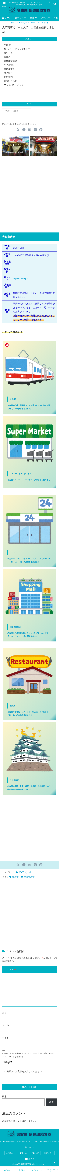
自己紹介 (8, 73)
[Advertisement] (29, 194)
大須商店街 (29, 877)
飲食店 (7, 57)
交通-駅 (33, 18)
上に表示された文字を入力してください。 (23, 1071)
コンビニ (8, 53)
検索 (4, 1096)
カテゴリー (20, 18)
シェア (36, 1153)
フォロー (49, 1153)
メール (5, 1025)
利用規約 (8, 77)
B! (29, 129)
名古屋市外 (9, 69)
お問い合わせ (10, 81)
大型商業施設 (10, 61)
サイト (5, 1037)
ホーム (8, 17)
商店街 (15, 877)
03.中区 (33, 23)
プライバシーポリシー (15, 85)
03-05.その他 (43, 23)
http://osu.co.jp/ (20, 278)
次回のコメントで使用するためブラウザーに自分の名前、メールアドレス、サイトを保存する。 (29, 1055)
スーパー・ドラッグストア (17, 49)
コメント (10, 969)
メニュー (11, 1153)
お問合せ (30, 1159)
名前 (4, 1013)
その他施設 (9, 65)
